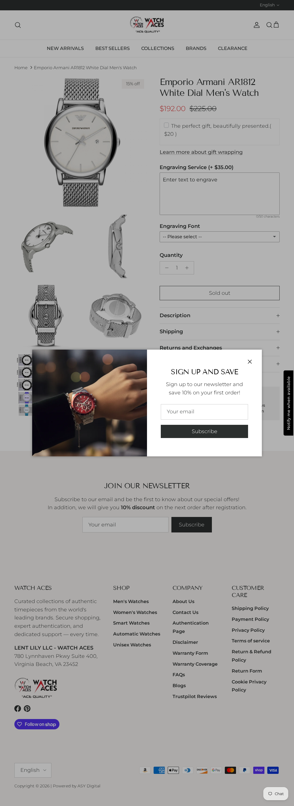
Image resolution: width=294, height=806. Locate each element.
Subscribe (204, 431)
